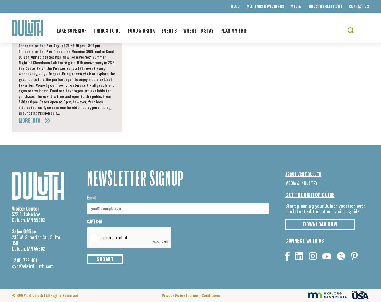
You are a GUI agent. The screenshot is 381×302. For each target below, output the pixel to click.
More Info (30, 121)
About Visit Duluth (303, 174)
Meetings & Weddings (265, 7)
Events (169, 31)
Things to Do (107, 31)
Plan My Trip (234, 31)
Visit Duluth (33, 296)
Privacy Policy (173, 296)
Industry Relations (324, 7)
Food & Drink (141, 31)
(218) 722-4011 (25, 260)
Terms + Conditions (204, 296)
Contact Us (359, 7)
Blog (235, 7)
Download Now (320, 224)
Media (296, 7)
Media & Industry (301, 183)
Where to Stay (198, 31)
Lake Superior (72, 31)
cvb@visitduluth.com (33, 266)
